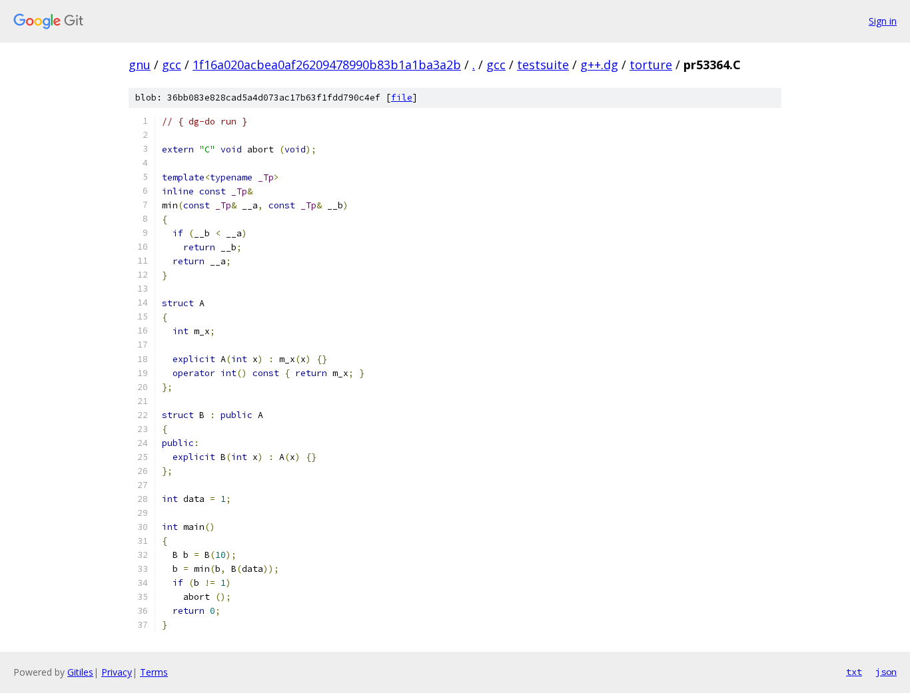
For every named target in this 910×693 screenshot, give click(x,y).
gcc (171, 65)
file (401, 97)
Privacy (116, 672)
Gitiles (80, 672)
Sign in (883, 21)
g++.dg (599, 65)
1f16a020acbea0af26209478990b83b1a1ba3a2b (327, 65)
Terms (154, 672)
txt (854, 672)
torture (651, 65)
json (886, 672)
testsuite (543, 65)
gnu (140, 65)
